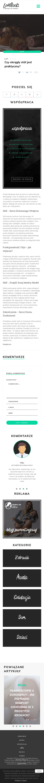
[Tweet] (14, 94)
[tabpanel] (22, 463)
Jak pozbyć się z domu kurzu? (22, 465)
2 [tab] (20, 489)
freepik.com (7, 344)
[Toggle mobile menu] (39, 6)
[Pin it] (30, 94)
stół (36, 293)
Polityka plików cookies (30, 764)
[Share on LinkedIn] (37, 94)
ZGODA (39, 771)
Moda (22, 51)
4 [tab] (27, 489)
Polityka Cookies (21, 781)
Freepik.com (7, 760)
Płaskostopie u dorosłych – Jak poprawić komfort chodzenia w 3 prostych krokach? (22, 703)
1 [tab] (17, 489)
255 (30, 72)
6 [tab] (30, 726)
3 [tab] (24, 489)
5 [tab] (27, 726)
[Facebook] (22, 747)
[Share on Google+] (22, 94)
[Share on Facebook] (6, 94)
